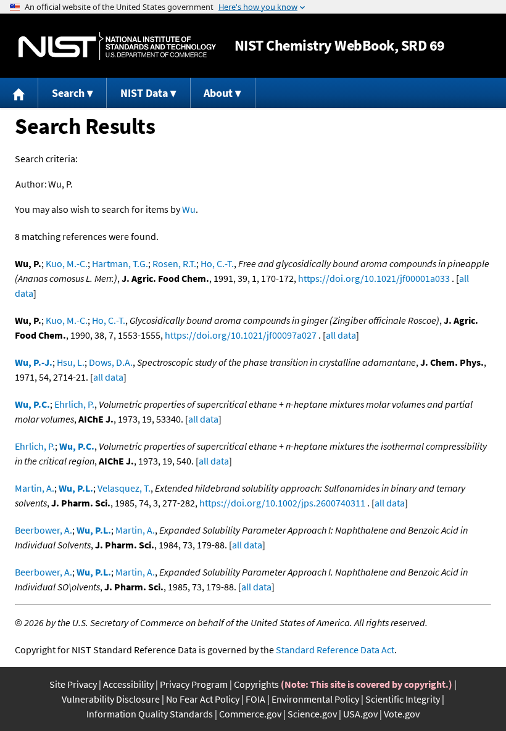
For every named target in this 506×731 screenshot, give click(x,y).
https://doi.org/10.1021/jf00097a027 (241, 335)
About (218, 93)
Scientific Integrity (402, 699)
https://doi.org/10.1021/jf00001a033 (374, 278)
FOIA (255, 699)
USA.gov (360, 714)
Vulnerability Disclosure (111, 699)
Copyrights (256, 684)
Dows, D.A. (111, 362)
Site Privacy (73, 684)
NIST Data (144, 93)
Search (68, 93)
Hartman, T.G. (120, 263)
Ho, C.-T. (217, 263)
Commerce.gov (250, 714)
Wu (189, 209)
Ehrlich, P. (74, 404)
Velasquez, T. (124, 488)
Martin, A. (34, 488)
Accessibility (128, 684)
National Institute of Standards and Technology (117, 46)
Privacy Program (194, 684)
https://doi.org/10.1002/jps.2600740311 (282, 503)
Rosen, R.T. (174, 263)
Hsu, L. (71, 362)
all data (341, 335)
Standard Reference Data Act (335, 649)
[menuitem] (19, 93)
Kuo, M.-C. (67, 263)
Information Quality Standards (149, 714)
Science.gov (312, 714)
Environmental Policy (315, 699)
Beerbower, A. (43, 530)
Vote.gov (402, 714)
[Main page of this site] (19, 93)
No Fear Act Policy (202, 699)
